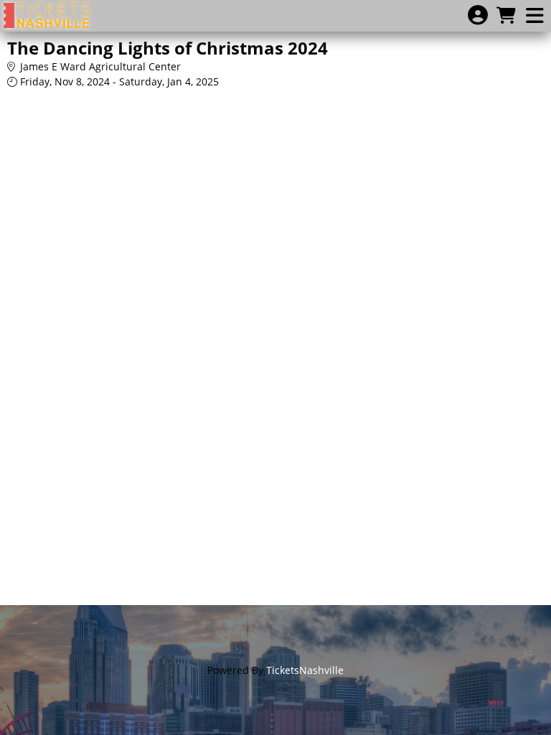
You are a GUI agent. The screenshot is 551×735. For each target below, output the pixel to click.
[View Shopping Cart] (506, 16)
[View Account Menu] (477, 15)
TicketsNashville (305, 670)
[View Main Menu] (534, 16)
